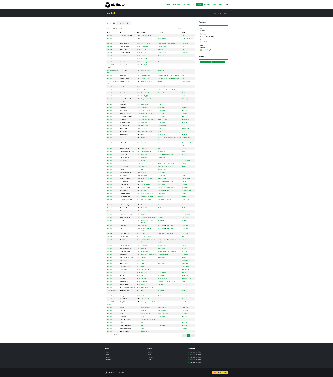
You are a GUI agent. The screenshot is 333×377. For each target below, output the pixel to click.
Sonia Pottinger (162, 52)
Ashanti (184, 154)
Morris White (161, 225)
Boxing (143, 284)
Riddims (168, 4)
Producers (207, 4)
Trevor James (161, 184)
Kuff (142, 163)
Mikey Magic (161, 263)
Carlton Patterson (162, 46)
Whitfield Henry (162, 175)
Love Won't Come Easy (147, 90)
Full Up (143, 328)
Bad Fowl (184, 257)
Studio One (185, 307)
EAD (183, 35)
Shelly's (184, 193)
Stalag (142, 316)
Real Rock (143, 205)
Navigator (143, 257)
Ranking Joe (161, 55)
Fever (142, 260)
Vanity (142, 266)
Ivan (142, 275)
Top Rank (184, 110)
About (220, 4)
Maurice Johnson (162, 119)
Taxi (142, 169)
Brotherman (161, 275)
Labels (214, 4)
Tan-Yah (184, 196)
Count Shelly (161, 193)
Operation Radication (147, 239)
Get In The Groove (146, 35)
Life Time (143, 278)
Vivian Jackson (162, 38)
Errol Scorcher (162, 59)
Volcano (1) (185, 99)
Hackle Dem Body (146, 151)
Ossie (183, 151)
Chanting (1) (144, 96)
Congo (183, 281)
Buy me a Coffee (221, 372)
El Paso (184, 248)
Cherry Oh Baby (145, 184)
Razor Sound (185, 266)
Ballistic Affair (144, 251)
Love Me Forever (145, 70)
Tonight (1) (144, 157)
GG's (183, 55)
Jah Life (184, 181)
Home (215, 13)
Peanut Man (151, 119)
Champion (184, 184)
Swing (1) (143, 248)
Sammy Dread (110, 81)
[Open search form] (227, 4)
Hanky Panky (144, 263)
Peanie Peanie (144, 166)
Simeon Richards (162, 278)
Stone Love (185, 302)
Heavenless (144, 116)
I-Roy (159, 104)
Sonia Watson (171, 137)
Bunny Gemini (161, 166)
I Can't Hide (144, 38)
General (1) (144, 55)
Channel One (185, 107)
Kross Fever (144, 175)
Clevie (164, 169)
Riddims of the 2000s (195, 362)
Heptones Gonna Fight (147, 81)
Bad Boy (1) (144, 190)
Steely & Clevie (186, 178)
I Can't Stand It (145, 299)
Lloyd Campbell (162, 239)
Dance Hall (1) (185, 52)
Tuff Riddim (185, 254)
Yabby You (160, 49)
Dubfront (184, 284)
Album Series (186, 4)
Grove (183, 49)
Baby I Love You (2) (146, 99)
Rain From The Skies (146, 236)
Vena (183, 157)
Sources (108, 357)
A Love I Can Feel (145, 187)
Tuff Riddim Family (163, 254)
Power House (185, 299)
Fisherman (144, 245)
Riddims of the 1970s (195, 354)
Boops (142, 134)
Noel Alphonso (172, 251)
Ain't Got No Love (146, 59)
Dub (194, 4)
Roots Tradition (186, 81)
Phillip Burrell (161, 157)
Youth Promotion (186, 190)
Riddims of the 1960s (195, 352)
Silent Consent (152, 217)
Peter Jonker (170, 225)
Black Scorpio (185, 119)
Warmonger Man (152, 254)
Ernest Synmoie (162, 43)
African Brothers (204, 42)
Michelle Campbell (171, 239)
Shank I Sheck (145, 143)
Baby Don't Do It (145, 49)
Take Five (143, 52)
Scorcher (184, 59)
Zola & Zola (185, 225)
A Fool (142, 43)
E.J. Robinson (161, 110)
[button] (118, 32)
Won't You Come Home (147, 113)
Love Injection (185, 269)
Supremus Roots (186, 137)
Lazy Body (144, 128)
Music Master (185, 128)
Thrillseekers (185, 43)
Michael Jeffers (162, 163)
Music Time (185, 263)
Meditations (185, 260)
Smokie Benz (110, 290)
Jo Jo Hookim (161, 107)
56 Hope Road (186, 160)
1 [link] (188, 335)
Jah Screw (160, 75)
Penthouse (184, 93)
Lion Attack (150, 178)
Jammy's (184, 205)
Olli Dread (160, 284)
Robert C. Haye (162, 257)
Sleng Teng (144, 122)
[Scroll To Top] (330, 375)
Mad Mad (143, 199)
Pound (143, 233)
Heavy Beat (185, 217)
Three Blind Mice (145, 93)
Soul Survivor (185, 310)
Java (142, 322)
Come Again (144, 225)
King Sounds (161, 62)
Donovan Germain (163, 93)
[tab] (111, 23)
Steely (159, 169)
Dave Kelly (172, 187)
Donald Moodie (162, 251)
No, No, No (144, 137)
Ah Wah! (152, 193)
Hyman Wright (162, 154)
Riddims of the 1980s (195, 357)
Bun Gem (184, 166)
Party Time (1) (145, 331)
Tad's (183, 75)
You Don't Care (145, 220)
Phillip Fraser (161, 81)
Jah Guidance (185, 96)
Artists (199, 4)
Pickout (184, 163)
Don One (184, 251)
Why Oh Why (145, 104)
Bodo (142, 290)
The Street (144, 272)
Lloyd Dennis (170, 163)
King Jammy (161, 199)
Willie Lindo (161, 217)
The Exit (143, 160)
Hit (182, 70)
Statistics (108, 359)
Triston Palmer (171, 166)
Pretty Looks (144, 125)
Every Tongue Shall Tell (147, 62)
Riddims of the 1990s (195, 359)
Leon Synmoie (171, 43)
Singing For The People (147, 196)
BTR (183, 116)
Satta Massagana (145, 307)
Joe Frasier (184, 239)
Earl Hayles (161, 220)
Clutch (149, 199)
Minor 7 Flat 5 (185, 275)
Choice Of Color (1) (146, 78)
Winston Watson (162, 137)
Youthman (144, 254)
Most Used (176, 4)
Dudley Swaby (162, 125)
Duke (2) (184, 220)
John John (169, 199)
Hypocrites (144, 107)
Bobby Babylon (145, 208)
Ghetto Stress (144, 296)
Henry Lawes (161, 96)
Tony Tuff (109, 35)
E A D (183, 46)
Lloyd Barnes (169, 190)
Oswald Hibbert (162, 151)
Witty (159, 128)
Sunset (183, 148)
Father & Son (185, 199)
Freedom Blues (145, 86)
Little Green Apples (146, 269)
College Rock (144, 46)
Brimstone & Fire (186, 278)
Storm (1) (143, 310)
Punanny (143, 172)
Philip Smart (161, 196)
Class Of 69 (149, 43)
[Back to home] (115, 4)
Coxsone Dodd (162, 307)
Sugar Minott (161, 190)
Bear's (183, 236)
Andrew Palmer (162, 310)
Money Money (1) (146, 228)
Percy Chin (170, 154)
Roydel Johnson (162, 281)
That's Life (144, 154)
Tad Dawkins (175, 75)
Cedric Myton (171, 281)
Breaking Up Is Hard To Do (148, 302)
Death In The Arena (146, 131)
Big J (159, 148)
